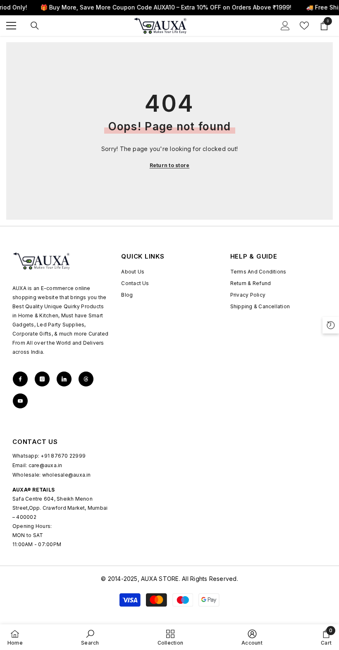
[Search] (35, 26)
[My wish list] (304, 25)
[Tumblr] (86, 379)
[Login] (285, 25)
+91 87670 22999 (63, 456)
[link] (90, 637)
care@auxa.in (45, 465)
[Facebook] (20, 379)
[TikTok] (64, 379)
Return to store (170, 165)
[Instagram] (42, 379)
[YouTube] (20, 401)
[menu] (11, 26)
